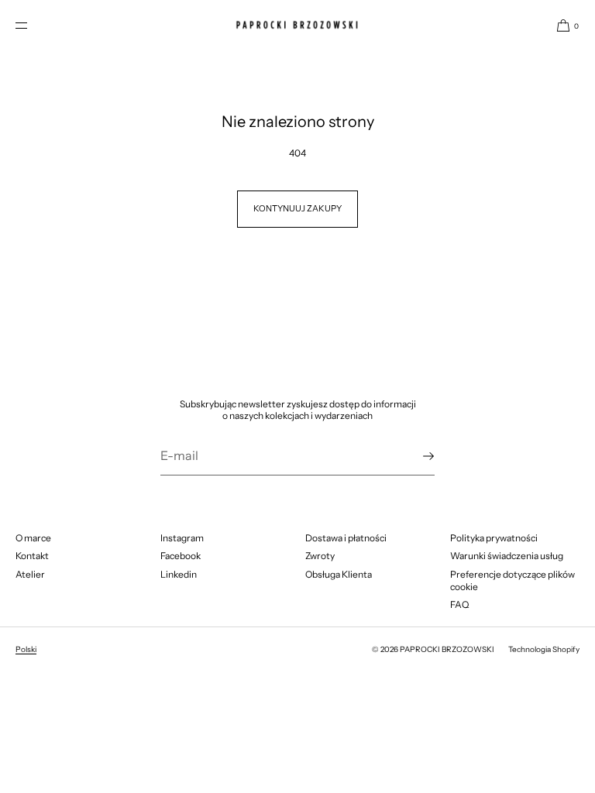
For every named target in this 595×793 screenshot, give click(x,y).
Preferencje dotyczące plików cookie (512, 580)
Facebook (180, 555)
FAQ (459, 604)
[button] (562, 25)
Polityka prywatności (494, 538)
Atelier (30, 574)
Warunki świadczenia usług (506, 555)
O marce (33, 538)
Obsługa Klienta (338, 574)
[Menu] (34, 25)
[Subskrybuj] (415, 456)
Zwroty (320, 555)
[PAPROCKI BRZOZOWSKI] (297, 25)
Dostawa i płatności (346, 538)
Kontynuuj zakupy (297, 208)
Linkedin (178, 574)
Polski (25, 649)
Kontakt (32, 555)
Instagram (182, 538)
